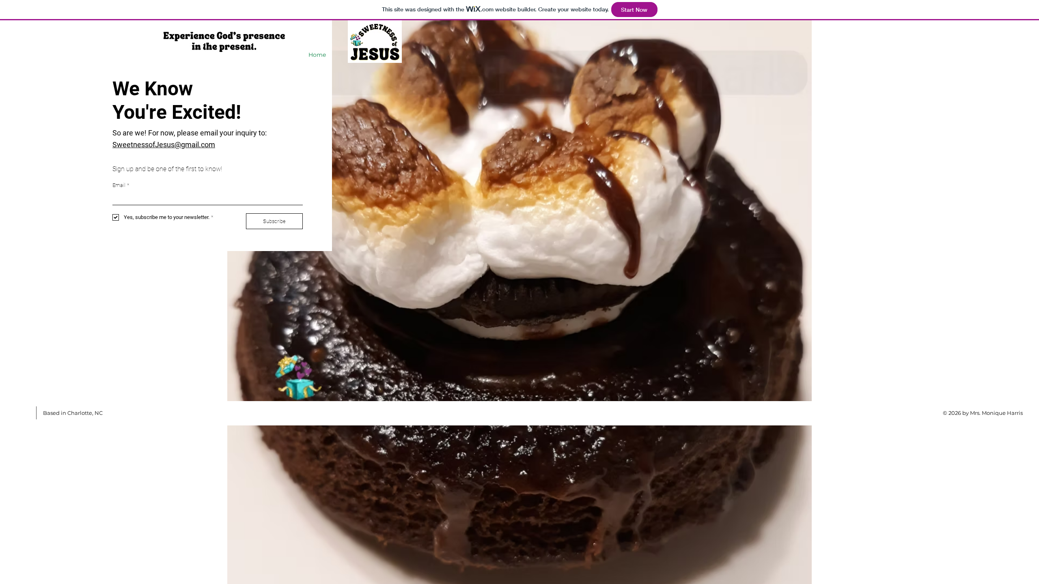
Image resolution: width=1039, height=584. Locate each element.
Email (120, 185)
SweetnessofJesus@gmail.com (163, 144)
